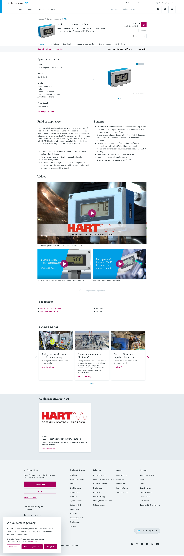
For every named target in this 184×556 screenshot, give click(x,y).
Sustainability (144, 501)
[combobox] (166, 3)
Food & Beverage (99, 475)
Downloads (141, 3)
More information (48, 449)
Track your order (122, 492)
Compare (143, 30)
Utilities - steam (99, 505)
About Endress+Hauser (148, 475)
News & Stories (145, 488)
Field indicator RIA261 (49, 311)
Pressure (73, 496)
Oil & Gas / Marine (100, 484)
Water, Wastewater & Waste (103, 479)
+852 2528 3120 (34, 515)
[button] (40, 484)
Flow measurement (77, 479)
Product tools (130, 3)
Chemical (96, 492)
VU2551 (99, 311)
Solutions (45, 436)
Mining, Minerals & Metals (103, 501)
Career (142, 484)
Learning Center (122, 488)
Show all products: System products (50, 49)
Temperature (75, 492)
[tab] (42, 44)
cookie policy (34, 541)
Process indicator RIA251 (50, 308)
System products (53, 19)
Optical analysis (75, 505)
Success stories (145, 496)
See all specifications (46, 111)
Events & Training (146, 492)
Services (73, 526)
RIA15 (64, 19)
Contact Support (122, 475)
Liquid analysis (75, 488)
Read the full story (48, 367)
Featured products (77, 518)
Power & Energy (99, 496)
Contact (151, 3)
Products (40, 19)
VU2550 (99, 308)
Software (73, 513)
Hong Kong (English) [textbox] (165, 3)
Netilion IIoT (74, 509)
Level (72, 484)
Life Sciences (98, 488)
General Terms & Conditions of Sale (65, 545)
